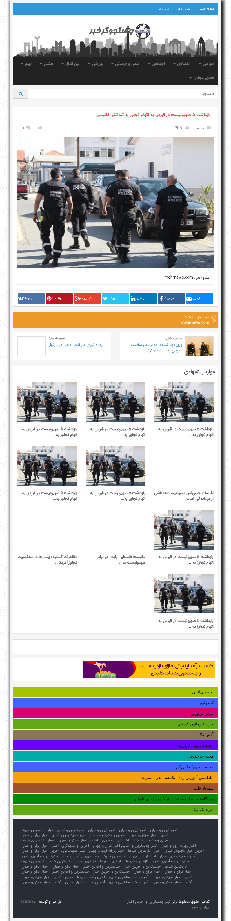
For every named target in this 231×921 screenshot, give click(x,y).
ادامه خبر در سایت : (198, 320)
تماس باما (184, 8)
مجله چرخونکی (201, 756)
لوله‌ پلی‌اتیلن (203, 692)
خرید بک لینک (203, 809)
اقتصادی (183, 63)
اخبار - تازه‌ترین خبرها (144, 851)
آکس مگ (206, 734)
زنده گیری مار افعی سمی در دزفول (75, 345)
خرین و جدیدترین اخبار (107, 835)
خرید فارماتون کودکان (195, 724)
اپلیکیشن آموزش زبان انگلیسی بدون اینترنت (177, 777)
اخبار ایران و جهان (163, 830)
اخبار (51, 840)
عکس (48, 63)
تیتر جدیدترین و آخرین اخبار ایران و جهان (53, 835)
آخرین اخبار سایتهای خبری (148, 835)
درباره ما (164, 8)
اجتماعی (158, 63)
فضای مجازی (203, 78)
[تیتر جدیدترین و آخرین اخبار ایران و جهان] (115, 31)
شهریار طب (204, 788)
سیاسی (208, 63)
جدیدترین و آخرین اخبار (66, 830)
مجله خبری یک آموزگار (195, 767)
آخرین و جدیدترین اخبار (151, 840)
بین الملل (72, 63)
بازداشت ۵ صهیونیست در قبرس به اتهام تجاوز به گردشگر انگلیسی (153, 114)
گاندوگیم (207, 702)
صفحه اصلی (206, 8)
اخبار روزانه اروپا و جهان (178, 846)
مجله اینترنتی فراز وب (195, 745)
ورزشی (97, 63)
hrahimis (28, 902)
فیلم (28, 63)
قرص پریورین (202, 713)
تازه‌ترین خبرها (32, 830)
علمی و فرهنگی (126, 63)
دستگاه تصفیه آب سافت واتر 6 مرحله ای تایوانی (173, 799)
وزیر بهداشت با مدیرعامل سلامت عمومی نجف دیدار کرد (157, 347)
